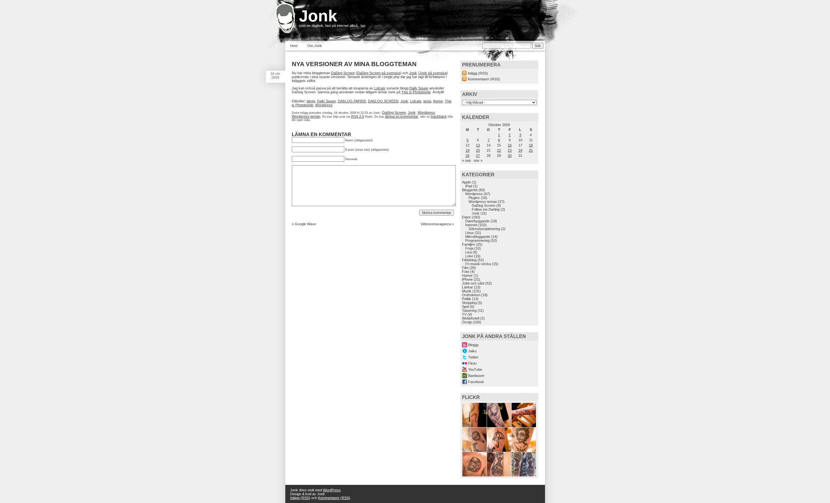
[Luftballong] (474, 450)
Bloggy (473, 345)
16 (510, 145)
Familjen (468, 244)
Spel (465, 307)
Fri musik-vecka (478, 264)
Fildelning (469, 260)
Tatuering (469, 310)
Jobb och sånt (473, 283)
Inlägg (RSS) (478, 73)
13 (478, 145)
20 (478, 150)
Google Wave (305, 224)
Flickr (472, 363)
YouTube (475, 369)
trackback (439, 116)
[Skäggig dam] (524, 450)
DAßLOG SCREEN (383, 101)
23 (510, 150)
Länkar (467, 287)
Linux (469, 233)
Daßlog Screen (343, 73)
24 (520, 150)
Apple (466, 182)
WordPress (332, 490)
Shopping (469, 303)
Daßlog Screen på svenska (378, 73)
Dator (466, 217)
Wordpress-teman (306, 116)
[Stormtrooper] (474, 475)
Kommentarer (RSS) (484, 79)
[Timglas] (499, 475)
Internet (471, 225)
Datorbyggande (477, 221)
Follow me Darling (486, 209)
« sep (466, 160)
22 (499, 150)
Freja (469, 248)
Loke (469, 256)
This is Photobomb (416, 92)
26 (467, 156)
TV (464, 314)
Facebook (476, 382)
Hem (294, 46)
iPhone (467, 279)
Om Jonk (314, 46)
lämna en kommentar (401, 116)
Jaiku (472, 351)
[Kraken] (474, 426)
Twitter (473, 357)
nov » (478, 160)
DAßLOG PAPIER (352, 101)
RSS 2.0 (357, 116)
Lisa (468, 252)
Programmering (477, 240)
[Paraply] (499, 450)
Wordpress (324, 105)
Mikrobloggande (477, 237)
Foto (465, 272)
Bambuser (476, 376)
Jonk (318, 16)
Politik (466, 299)
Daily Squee (418, 88)
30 (510, 156)
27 (478, 156)
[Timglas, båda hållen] (524, 475)
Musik (466, 291)
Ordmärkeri (471, 295)
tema (427, 101)
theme (438, 101)
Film (465, 268)
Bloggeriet (470, 190)
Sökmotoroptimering (484, 229)
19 (467, 150)
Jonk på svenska (432, 73)
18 (531, 145)
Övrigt (467, 322)
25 (531, 150)
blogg (311, 101)
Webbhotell (470, 318)
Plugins (474, 198)
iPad (468, 186)
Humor (467, 275)
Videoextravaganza (436, 224)
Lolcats (379, 88)
